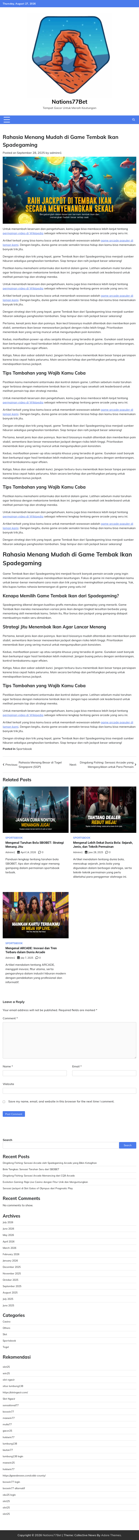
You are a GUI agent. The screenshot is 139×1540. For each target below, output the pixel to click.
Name (8, 1066)
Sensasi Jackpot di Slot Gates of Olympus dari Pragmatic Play (38, 1188)
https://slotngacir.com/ (15, 1392)
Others (6, 1327)
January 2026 (10, 1260)
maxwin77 (9, 1417)
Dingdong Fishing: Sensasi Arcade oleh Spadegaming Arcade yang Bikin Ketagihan (50, 1162)
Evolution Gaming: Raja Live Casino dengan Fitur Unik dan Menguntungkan (45, 1181)
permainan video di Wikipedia (23, 233)
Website (8, 1084)
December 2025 (12, 1266)
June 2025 (8, 1305)
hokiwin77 (8, 1437)
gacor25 (7, 1430)
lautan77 (8, 1449)
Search (7, 1140)
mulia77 (7, 1424)
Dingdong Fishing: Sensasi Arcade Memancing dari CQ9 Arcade (39, 1175)
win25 (6, 1373)
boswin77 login (11, 1481)
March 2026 (9, 1247)
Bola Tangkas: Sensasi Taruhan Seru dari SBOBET (31, 1169)
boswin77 (8, 1411)
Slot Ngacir (9, 1398)
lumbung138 (10, 1443)
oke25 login (9, 1494)
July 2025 (8, 1298)
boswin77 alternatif (14, 1488)
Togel (6, 1346)
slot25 (6, 1366)
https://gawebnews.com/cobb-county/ (24, 1475)
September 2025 (12, 1286)
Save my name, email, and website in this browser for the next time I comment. (61, 1101)
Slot (5, 1334)
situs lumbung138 (13, 1385)
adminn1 (56, 153)
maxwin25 (9, 1462)
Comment (10, 1018)
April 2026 (8, 1241)
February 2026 (11, 1254)
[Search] (133, 119)
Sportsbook (24, 749)
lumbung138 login (13, 1456)
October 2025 (10, 1279)
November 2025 (12, 1273)
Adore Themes (111, 1535)
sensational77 (11, 1405)
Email (77, 1066)
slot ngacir (9, 1379)
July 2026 (8, 1222)
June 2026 (8, 1228)
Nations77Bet (69, 101)
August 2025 (10, 1292)
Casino (6, 1321)
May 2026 (8, 1234)
